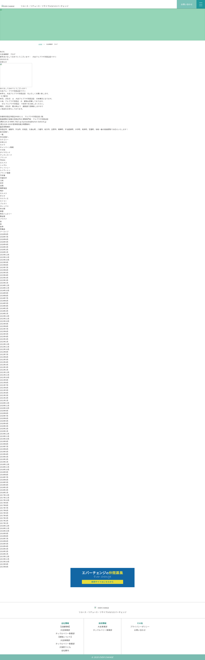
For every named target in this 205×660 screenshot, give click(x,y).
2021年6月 (4, 387)
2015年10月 (4, 561)
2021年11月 (4, 375)
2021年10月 (4, 377)
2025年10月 (4, 259)
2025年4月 (4, 275)
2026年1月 (4, 252)
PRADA (2, 160)
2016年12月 (4, 525)
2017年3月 (4, 518)
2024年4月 (4, 305)
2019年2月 (4, 459)
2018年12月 (4, 464)
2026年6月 (4, 239)
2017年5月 (4, 513)
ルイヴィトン (5, 170)
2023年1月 (4, 341)
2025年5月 (4, 272)
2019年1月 (4, 461)
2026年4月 (4, 244)
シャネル (3, 165)
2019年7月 (4, 446)
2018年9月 (4, 472)
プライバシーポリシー (139, 626)
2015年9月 (4, 564)
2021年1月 (4, 400)
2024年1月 (4, 313)
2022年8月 (4, 352)
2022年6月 (4, 357)
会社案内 (65, 650)
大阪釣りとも (65, 647)
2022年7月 (4, 354)
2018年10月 (4, 469)
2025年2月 (4, 280)
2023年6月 (4, 331)
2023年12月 (4, 316)
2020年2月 (4, 428)
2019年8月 (4, 444)
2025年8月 (4, 265)
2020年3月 (4, 426)
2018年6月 (4, 479)
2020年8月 (4, 413)
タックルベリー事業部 (65, 633)
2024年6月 (4, 300)
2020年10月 (4, 408)
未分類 (2, 208)
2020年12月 (4, 403)
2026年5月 (4, 242)
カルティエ (4, 198)
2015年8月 (4, 566)
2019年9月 (4, 441)
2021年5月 (4, 390)
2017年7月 (4, 508)
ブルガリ (3, 203)
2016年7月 (4, 538)
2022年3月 (4, 364)
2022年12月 (4, 344)
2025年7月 (4, 267)
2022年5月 (4, 359)
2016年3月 (4, 548)
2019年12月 (4, 433)
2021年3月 (4, 395)
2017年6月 (4, 510)
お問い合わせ (186, 4)
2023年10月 (4, 321)
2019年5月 (4, 451)
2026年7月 (4, 236)
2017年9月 (4, 502)
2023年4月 (4, 336)
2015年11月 (4, 559)
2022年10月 (4, 349)
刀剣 (1, 180)
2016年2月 (4, 551)
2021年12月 (4, 372)
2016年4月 (4, 546)
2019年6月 (4, 449)
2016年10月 (4, 531)
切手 (1, 183)
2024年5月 (4, 303)
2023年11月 (4, 318)
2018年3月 (4, 487)
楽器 (1, 211)
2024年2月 (4, 311)
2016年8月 (4, 536)
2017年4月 (4, 515)
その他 (2, 149)
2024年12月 (4, 285)
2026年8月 (4, 234)
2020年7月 (4, 415)
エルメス (3, 162)
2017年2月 (4, 520)
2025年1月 (4, 282)
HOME (40, 44)
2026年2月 (4, 249)
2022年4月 (4, 362)
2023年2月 (4, 339)
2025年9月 (4, 262)
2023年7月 (4, 328)
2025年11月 (4, 257)
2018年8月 (4, 474)
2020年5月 (4, 421)
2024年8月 (4, 295)
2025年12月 (4, 254)
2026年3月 (4, 247)
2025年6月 (4, 270)
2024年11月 (4, 288)
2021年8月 (4, 382)
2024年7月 (4, 298)
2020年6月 (4, 418)
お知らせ (3, 62)
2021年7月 (4, 385)
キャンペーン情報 (7, 147)
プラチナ (3, 219)
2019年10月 (4, 438)
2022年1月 (4, 369)
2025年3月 (4, 277)
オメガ (2, 195)
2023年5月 (4, 334)
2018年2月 (4, 490)
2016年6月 (4, 541)
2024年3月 (4, 308)
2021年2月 (4, 398)
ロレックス (4, 206)
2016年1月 (4, 554)
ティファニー (5, 167)
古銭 (1, 185)
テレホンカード (6, 155)
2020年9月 (4, 410)
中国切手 (3, 178)
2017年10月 (4, 500)
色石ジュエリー (6, 213)
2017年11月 (4, 497)
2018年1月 (4, 492)
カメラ (2, 144)
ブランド (3, 157)
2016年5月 (4, 543)
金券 (1, 226)
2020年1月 (4, 431)
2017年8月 (4, 505)
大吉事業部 (65, 630)
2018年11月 (4, 467)
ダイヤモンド (5, 152)
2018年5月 (4, 482)
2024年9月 (4, 293)
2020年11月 (4, 405)
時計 (1, 190)
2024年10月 (4, 290)
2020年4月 (4, 423)
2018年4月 (4, 485)
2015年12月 (4, 556)
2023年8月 (4, 326)
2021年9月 (4, 380)
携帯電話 (3, 188)
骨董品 (2, 229)
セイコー (3, 201)
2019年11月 (4, 436)
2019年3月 (4, 456)
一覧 (1, 134)
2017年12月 (4, 495)
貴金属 (2, 216)
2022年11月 (4, 346)
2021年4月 (4, 392)
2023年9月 (4, 323)
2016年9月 (4, 533)
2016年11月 (4, 528)
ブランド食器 (5, 172)
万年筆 (2, 175)
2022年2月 (4, 367)
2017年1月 (4, 523)
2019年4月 (4, 454)
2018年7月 (4, 477)
